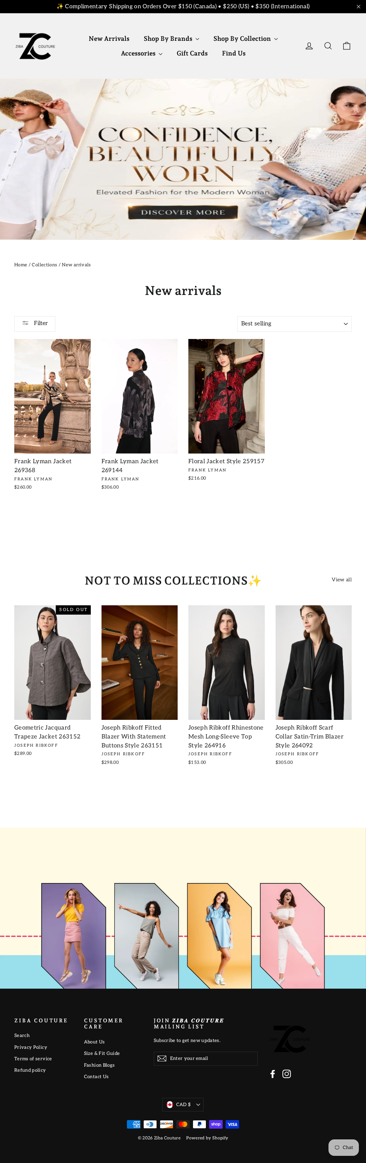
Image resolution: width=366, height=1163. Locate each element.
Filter (40, 323)
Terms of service (33, 1059)
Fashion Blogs (99, 1065)
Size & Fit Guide (102, 1053)
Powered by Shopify (207, 1138)
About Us (94, 1042)
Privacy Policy (30, 1047)
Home (20, 265)
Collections (44, 265)
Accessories (139, 53)
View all (342, 580)
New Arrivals (109, 38)
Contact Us (96, 1077)
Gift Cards (192, 53)
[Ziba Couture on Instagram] (286, 1074)
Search (22, 1035)
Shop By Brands (169, 38)
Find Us (234, 53)
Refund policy (30, 1070)
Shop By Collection (242, 38)
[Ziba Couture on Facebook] (272, 1074)
